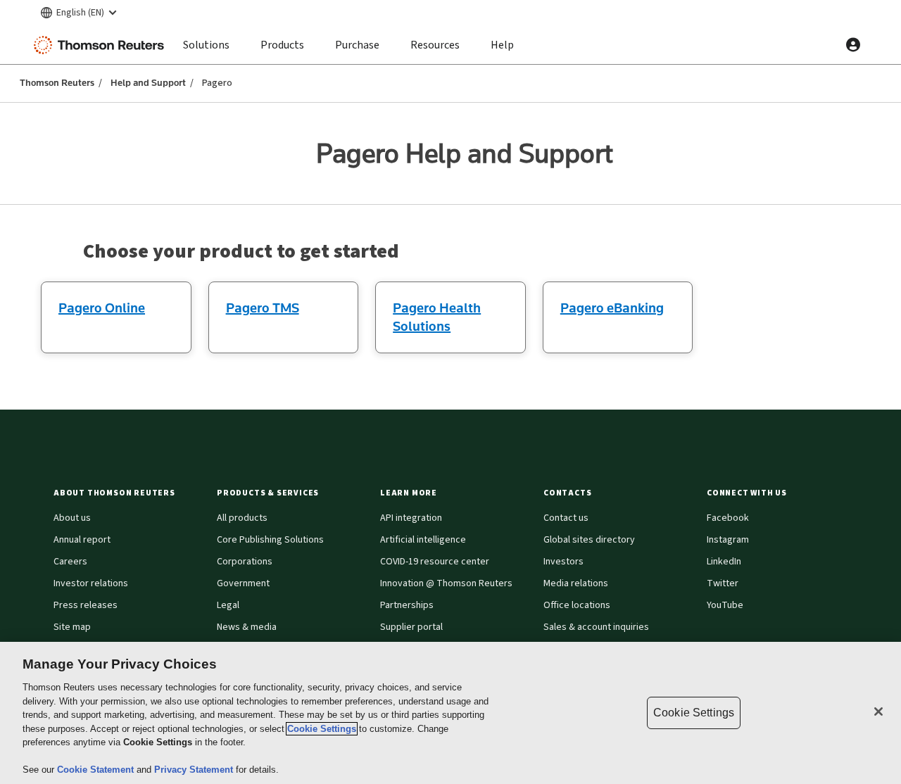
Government (243, 583)
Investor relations (90, 583)
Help (502, 44)
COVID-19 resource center (434, 561)
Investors (563, 561)
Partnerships (407, 605)
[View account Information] (853, 45)
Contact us (565, 518)
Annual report (82, 539)
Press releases (85, 605)
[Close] (878, 711)
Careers (70, 561)
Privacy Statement (195, 769)
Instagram (728, 539)
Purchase (357, 44)
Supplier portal (411, 627)
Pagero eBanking (612, 307)
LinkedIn (724, 561)
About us (72, 518)
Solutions (206, 44)
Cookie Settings (321, 728)
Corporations (244, 561)
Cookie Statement (97, 769)
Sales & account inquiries (596, 627)
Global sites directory (589, 539)
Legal (228, 605)
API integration (411, 518)
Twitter (722, 583)
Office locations (576, 605)
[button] (126, 493)
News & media (247, 627)
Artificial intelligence (423, 539)
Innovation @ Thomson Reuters (446, 583)
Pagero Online (101, 307)
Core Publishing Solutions (270, 539)
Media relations (575, 583)
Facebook (728, 518)
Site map (72, 627)
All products (242, 518)
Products (282, 44)
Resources (435, 44)
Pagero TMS (262, 307)
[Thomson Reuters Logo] (102, 45)
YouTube (725, 605)
